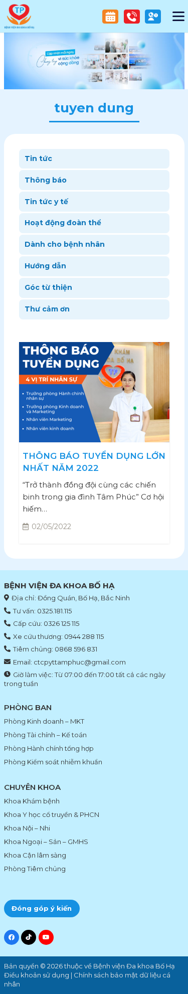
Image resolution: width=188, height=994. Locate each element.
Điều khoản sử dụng (36, 975)
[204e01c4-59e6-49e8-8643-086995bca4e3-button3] (152, 17)
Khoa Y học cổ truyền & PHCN (51, 814)
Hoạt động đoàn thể (63, 222)
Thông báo (46, 180)
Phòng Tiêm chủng (35, 869)
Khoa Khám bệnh (32, 801)
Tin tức (38, 158)
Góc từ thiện (48, 287)
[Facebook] (11, 937)
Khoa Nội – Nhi (27, 828)
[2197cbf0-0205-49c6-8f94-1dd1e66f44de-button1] (131, 17)
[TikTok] (28, 937)
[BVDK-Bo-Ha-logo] (19, 16)
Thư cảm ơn (47, 308)
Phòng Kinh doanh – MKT (44, 721)
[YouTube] (46, 937)
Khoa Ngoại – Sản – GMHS (46, 842)
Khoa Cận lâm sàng (35, 855)
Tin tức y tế (46, 201)
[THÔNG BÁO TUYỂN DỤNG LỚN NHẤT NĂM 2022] (94, 392)
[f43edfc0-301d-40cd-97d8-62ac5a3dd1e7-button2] (110, 17)
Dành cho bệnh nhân (65, 244)
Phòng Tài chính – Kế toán (45, 735)
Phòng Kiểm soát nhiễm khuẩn (53, 762)
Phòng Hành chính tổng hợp (49, 748)
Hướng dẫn (45, 265)
